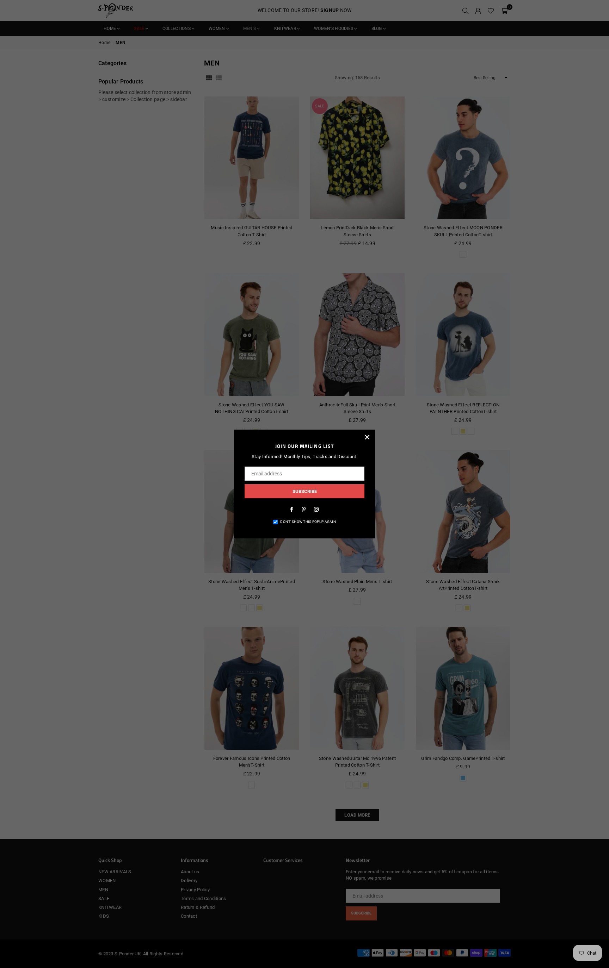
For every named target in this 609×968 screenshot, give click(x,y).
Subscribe (305, 491)
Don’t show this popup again (308, 522)
